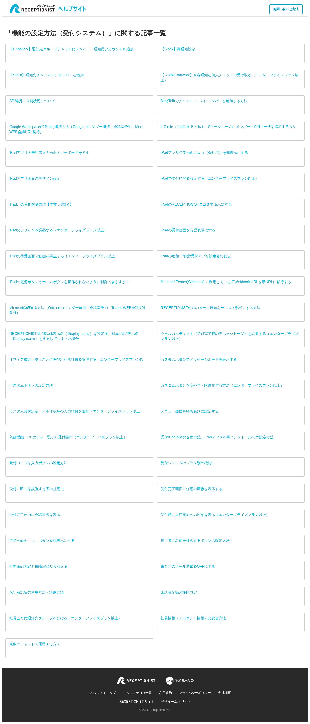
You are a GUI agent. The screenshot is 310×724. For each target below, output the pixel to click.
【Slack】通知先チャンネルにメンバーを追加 (46, 75)
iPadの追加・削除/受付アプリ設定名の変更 (196, 256)
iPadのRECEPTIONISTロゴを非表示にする (196, 204)
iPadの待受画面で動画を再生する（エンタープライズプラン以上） (63, 256)
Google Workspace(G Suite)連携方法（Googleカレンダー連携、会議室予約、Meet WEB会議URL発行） (76, 129)
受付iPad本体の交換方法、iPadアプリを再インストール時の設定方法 (217, 437)
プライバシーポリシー (195, 692)
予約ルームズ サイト (176, 701)
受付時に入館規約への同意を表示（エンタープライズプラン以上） (215, 515)
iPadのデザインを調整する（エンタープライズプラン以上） (58, 230)
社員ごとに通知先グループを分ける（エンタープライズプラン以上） (65, 618)
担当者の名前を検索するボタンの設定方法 (195, 540)
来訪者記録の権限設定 (179, 592)
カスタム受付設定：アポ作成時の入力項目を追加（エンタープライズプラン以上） (76, 411)
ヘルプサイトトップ (101, 692)
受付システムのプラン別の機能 (186, 463)
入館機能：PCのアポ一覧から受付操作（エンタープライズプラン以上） (68, 437)
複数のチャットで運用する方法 (34, 644)
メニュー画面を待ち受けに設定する (190, 411)
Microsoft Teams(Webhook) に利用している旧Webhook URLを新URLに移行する (226, 282)
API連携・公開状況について (32, 101)
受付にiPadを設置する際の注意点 (36, 489)
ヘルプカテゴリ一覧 (137, 692)
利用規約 (165, 692)
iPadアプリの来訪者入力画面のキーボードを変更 (49, 153)
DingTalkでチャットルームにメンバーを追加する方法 (204, 101)
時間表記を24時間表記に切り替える (38, 566)
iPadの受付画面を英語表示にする (188, 230)
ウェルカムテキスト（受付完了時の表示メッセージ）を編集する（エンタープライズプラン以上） (230, 336)
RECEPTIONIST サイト (136, 701)
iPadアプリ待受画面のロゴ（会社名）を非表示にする (204, 153)
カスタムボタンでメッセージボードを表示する (199, 359)
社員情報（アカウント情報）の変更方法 (193, 618)
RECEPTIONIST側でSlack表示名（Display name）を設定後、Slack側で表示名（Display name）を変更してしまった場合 (74, 336)
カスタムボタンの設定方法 (31, 385)
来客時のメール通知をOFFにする (188, 566)
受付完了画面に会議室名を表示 (34, 515)
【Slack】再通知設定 (178, 49)
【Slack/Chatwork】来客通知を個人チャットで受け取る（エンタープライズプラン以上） (230, 77)
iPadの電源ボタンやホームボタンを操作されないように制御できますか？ (69, 282)
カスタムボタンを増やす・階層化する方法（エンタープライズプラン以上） (222, 385)
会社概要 (224, 692)
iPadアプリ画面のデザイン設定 (34, 178)
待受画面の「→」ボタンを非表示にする (42, 540)
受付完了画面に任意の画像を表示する (191, 489)
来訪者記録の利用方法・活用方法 (36, 592)
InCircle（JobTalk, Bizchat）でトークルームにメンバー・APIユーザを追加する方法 (228, 127)
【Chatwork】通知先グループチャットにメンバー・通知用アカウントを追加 (71, 49)
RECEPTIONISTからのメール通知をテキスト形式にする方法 (211, 308)
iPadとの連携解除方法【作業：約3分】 (41, 204)
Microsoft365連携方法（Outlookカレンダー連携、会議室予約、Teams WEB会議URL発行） (77, 310)
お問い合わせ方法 (286, 9)
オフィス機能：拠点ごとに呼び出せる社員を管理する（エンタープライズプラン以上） (76, 362)
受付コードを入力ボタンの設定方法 (38, 463)
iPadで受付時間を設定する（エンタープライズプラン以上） (210, 178)
